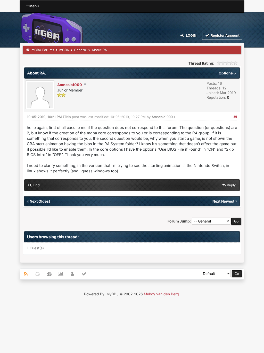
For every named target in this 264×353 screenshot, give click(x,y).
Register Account (225, 35)
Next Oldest (40, 201)
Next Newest (223, 201)
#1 (235, 117)
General (80, 50)
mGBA (64, 50)
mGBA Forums (42, 50)
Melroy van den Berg (161, 294)
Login (190, 35)
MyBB (111, 294)
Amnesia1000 (69, 84)
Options (226, 73)
